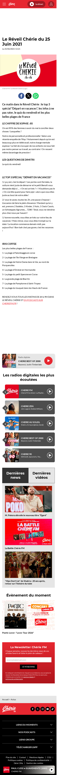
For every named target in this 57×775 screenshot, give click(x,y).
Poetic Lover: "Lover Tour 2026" (18, 632)
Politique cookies (15, 760)
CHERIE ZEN (27, 406)
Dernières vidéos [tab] (42, 475)
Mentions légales (36, 757)
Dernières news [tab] (15, 475)
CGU (49, 757)
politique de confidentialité (14, 679)
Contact (22, 757)
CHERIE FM (27, 390)
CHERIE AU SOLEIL (30, 422)
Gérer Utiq (18, 763)
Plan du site (11, 757)
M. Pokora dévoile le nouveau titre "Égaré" (26, 515)
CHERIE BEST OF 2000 (29, 361)
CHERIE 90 (26, 454)
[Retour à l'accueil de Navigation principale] (11, 4)
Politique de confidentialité (37, 760)
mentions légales (28, 677)
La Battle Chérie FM (14, 548)
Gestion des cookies (34, 763)
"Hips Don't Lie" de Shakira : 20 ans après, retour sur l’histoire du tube (25, 582)
